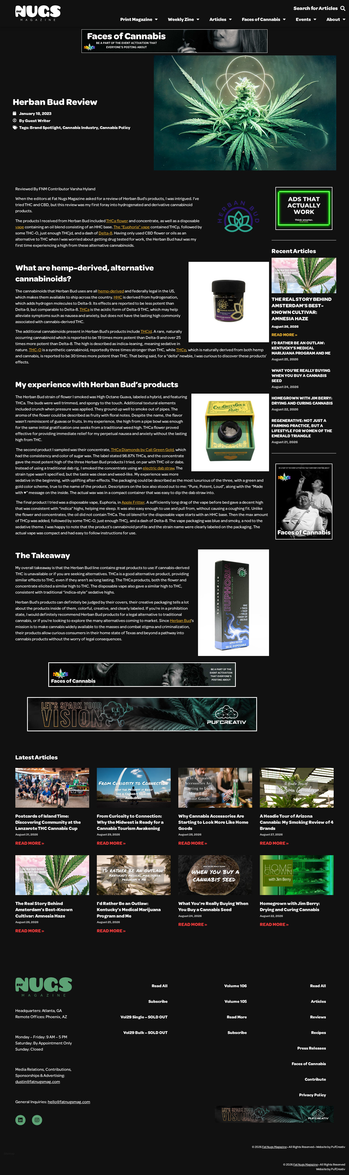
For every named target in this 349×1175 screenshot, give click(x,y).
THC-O (35, 349)
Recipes (318, 1032)
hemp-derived (111, 290)
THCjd (146, 331)
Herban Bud (180, 620)
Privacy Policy (312, 1094)
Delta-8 (105, 233)
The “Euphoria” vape (131, 226)
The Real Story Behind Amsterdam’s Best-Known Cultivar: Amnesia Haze (302, 309)
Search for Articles (316, 8)
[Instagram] (37, 1120)
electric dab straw (158, 468)
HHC (118, 297)
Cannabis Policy (115, 127)
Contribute (315, 1079)
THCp (181, 349)
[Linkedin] (20, 1120)
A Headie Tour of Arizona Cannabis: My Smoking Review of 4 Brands (296, 822)
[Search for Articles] (342, 8)
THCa (84, 309)
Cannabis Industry (80, 127)
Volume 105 (236, 1001)
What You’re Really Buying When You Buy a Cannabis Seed (301, 375)
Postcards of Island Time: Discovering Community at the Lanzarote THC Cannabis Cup (48, 822)
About (333, 19)
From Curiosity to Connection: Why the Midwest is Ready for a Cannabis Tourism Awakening (130, 822)
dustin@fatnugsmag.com (37, 1081)
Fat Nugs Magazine (274, 1147)
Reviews (318, 1016)
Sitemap (9, 1153)
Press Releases (311, 1048)
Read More (237, 1016)
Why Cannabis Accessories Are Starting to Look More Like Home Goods (213, 822)
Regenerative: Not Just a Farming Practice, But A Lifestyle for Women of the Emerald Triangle (302, 428)
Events (303, 19)
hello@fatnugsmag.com (69, 1101)
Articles (218, 19)
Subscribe (158, 1001)
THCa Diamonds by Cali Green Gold (142, 449)
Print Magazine (136, 19)
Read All (160, 985)
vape (19, 226)
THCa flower (117, 220)
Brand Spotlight (45, 127)
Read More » (284, 334)
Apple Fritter (133, 502)
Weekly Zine (181, 19)
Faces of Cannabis (261, 19)
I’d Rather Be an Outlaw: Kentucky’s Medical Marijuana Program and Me (301, 348)
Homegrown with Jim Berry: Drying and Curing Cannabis (302, 400)
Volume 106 (235, 985)
